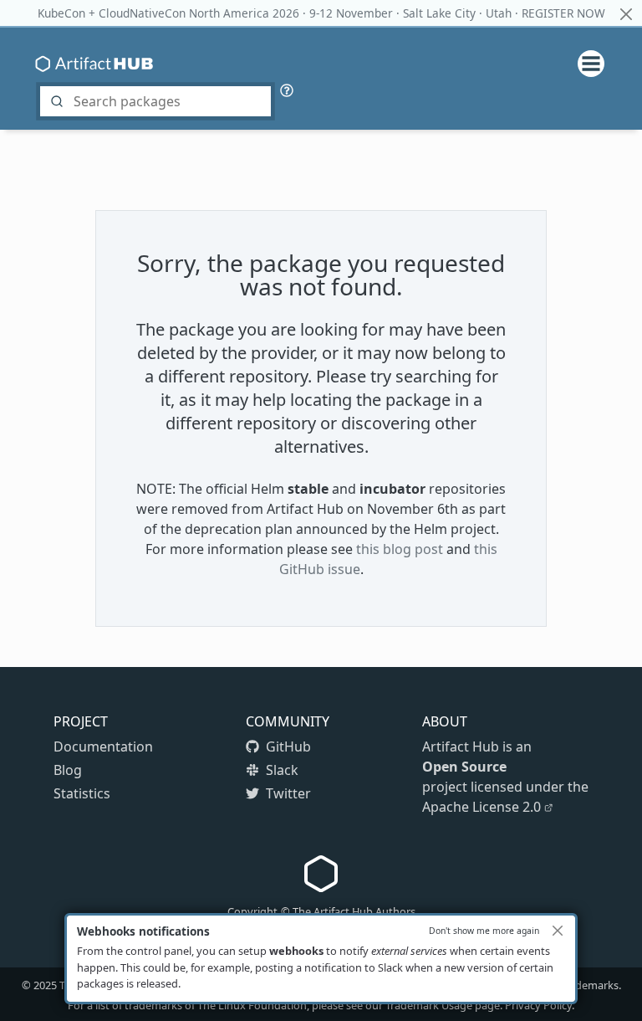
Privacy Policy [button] (538, 1005)
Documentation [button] (103, 746)
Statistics (82, 793)
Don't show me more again (484, 930)
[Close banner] (626, 14)
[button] (287, 746)
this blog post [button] (399, 549)
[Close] (557, 930)
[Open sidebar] (584, 63)
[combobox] (155, 101)
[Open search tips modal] (287, 88)
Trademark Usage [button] (428, 1005)
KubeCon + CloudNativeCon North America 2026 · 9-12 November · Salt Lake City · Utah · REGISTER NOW (321, 13)
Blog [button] (68, 770)
